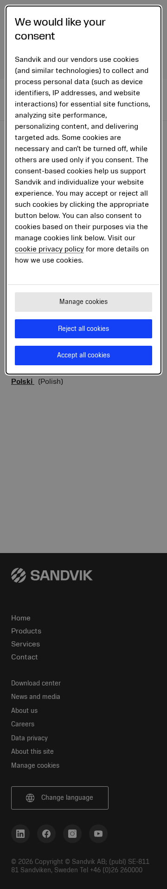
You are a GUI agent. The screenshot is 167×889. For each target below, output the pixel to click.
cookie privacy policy (49, 249)
